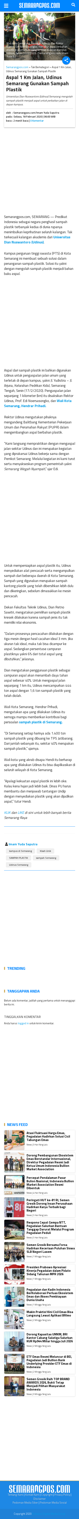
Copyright (46, 1495)
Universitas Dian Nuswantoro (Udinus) (37, 239)
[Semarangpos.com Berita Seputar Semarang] (39, 5)
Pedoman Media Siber (25, 1502)
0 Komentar (37, 121)
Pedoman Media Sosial (53, 1502)
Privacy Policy (62, 1495)
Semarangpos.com (17, 67)
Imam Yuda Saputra (23, 844)
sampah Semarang (46, 858)
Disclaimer (39, 1499)
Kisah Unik (45, 851)
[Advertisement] (39, 170)
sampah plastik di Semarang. (40, 722)
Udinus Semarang (18, 865)
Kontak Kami (32, 1495)
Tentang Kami (15, 1495)
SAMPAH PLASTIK (18, 858)
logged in (23, 1023)
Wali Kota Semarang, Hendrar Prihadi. (38, 403)
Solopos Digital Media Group (48, 1514)
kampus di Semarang (20, 851)
